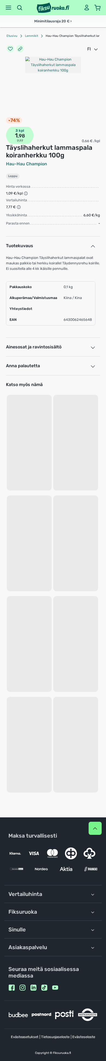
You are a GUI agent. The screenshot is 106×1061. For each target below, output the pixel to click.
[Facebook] (11, 987)
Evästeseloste (83, 1037)
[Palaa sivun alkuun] (95, 828)
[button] (8, 7)
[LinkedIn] (33, 987)
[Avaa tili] (87, 7)
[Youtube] (55, 987)
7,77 (20, 140)
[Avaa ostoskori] (97, 7)
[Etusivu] (53, 7)
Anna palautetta (23, 365)
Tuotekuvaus (19, 245)
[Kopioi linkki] (20, 49)
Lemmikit (31, 36)
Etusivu (12, 36)
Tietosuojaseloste (55, 1037)
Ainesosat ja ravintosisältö (33, 346)
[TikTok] (44, 987)
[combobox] (92, 49)
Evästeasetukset (24, 1037)
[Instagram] (22, 987)
